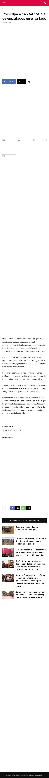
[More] (29, 81)
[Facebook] (12, 508)
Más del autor (34, 520)
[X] (17, 508)
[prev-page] (3, 603)
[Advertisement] (24, 53)
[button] (4, 3)
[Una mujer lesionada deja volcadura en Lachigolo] (8, 530)
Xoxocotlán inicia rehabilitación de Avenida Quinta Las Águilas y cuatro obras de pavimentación (29, 595)
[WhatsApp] (23, 508)
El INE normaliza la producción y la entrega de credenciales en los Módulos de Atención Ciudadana (30, 552)
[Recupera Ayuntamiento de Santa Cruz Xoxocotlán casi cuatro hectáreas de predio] (8, 541)
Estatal (10, 9)
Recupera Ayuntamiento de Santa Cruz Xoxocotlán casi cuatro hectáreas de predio (30, 541)
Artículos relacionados (18, 520)
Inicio (4, 9)
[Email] (28, 508)
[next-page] (7, 603)
